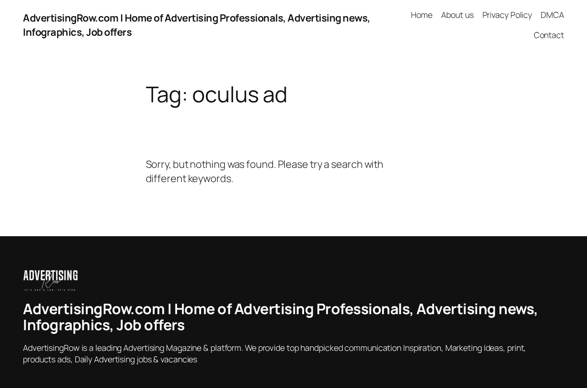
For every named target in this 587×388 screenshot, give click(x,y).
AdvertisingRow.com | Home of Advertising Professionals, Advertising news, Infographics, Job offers (280, 317)
